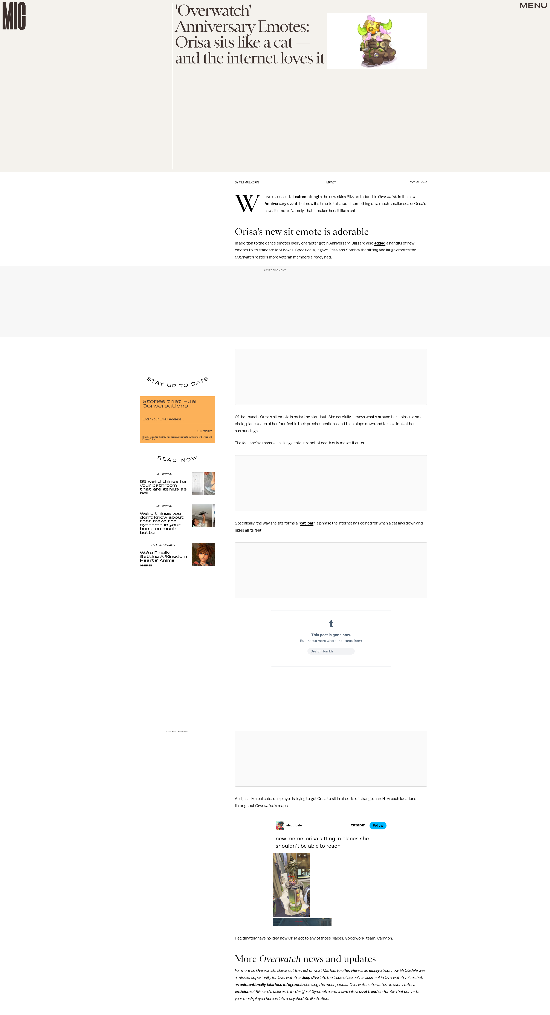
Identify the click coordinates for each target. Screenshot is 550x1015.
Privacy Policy (148, 439)
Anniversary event (280, 203)
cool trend (368, 991)
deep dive (310, 977)
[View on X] (330, 377)
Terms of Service (200, 437)
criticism (243, 991)
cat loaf (306, 523)
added (379, 243)
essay (374, 970)
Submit (204, 431)
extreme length (308, 197)
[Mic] (14, 16)
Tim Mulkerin (249, 182)
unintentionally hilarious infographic (271, 985)
